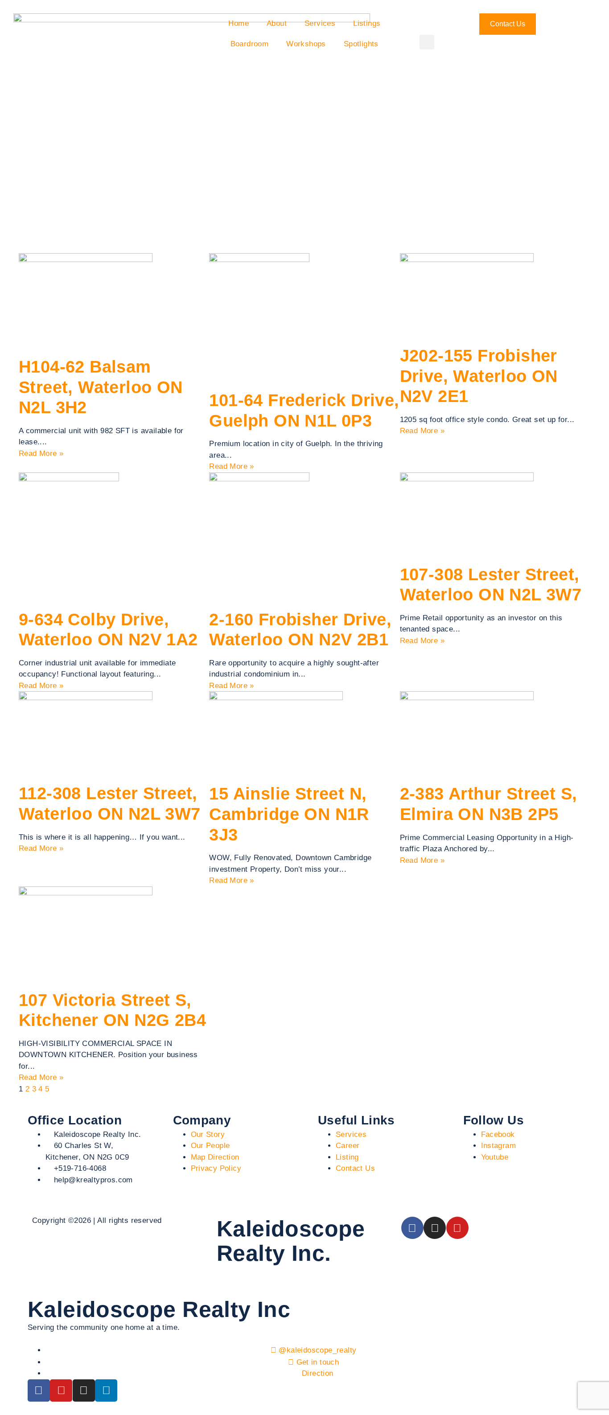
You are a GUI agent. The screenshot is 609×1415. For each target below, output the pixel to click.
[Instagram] (435, 1228)
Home (238, 23)
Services (319, 23)
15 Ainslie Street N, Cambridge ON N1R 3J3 (289, 814)
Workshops (306, 44)
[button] (427, 42)
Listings (366, 23)
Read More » (41, 453)
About (277, 23)
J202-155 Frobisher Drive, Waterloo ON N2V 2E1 (479, 376)
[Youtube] (457, 1228)
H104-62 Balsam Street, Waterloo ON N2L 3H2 (101, 387)
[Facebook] (412, 1228)
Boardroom (249, 44)
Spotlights (361, 44)
